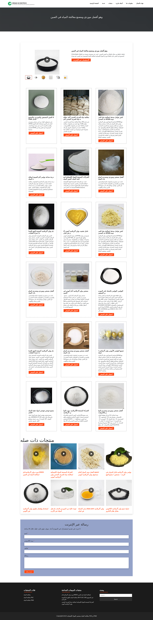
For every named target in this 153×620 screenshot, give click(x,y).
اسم (26, 533)
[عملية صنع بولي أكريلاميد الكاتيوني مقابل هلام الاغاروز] (119, 493)
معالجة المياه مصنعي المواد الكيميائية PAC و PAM (82, 616)
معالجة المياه (27, 594)
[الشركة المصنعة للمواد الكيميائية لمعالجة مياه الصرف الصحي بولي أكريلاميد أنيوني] (64, 456)
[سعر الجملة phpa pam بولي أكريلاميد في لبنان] (91, 493)
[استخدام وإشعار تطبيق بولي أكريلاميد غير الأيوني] (36, 493)
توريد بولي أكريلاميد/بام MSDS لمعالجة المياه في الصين (76, 594)
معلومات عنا (129, 3)
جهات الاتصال (139, 3)
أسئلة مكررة (119, 3)
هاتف (26, 548)
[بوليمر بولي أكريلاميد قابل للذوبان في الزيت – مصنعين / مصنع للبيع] (119, 456)
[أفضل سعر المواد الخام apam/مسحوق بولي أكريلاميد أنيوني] (91, 456)
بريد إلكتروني (29, 541)
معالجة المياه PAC (29, 597)
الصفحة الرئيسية (94, 3)
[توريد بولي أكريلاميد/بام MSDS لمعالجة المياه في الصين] (36, 456)
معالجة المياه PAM (29, 600)
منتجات (110, 3)
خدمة (103, 3)
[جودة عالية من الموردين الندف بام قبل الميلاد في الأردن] (64, 493)
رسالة (26, 556)
